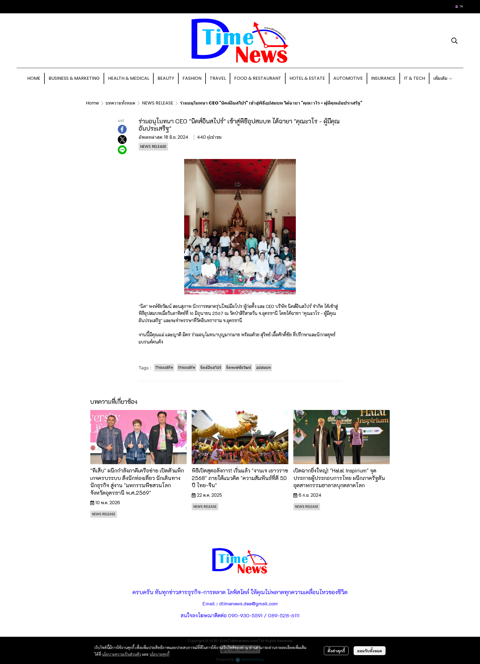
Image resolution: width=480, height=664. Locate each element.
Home (92, 103)
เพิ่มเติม (441, 78)
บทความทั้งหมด (120, 103)
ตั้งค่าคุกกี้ (336, 650)
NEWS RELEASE (157, 103)
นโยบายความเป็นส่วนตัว (121, 653)
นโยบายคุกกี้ (159, 653)
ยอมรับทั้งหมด (369, 650)
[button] (459, 6)
